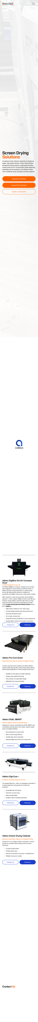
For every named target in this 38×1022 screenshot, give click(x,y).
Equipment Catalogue (19, 179)
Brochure (28, 625)
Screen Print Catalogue (19, 185)
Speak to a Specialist (19, 191)
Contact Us (10, 625)
